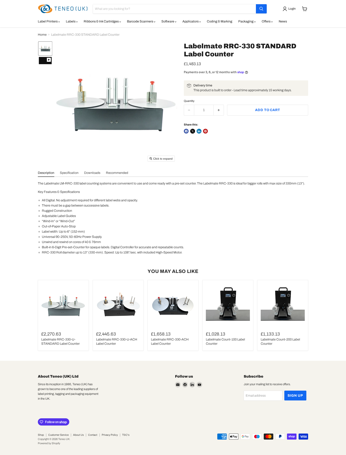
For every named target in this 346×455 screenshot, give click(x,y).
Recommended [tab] (117, 172)
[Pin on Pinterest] (205, 131)
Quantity (189, 100)
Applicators (190, 21)
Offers (266, 21)
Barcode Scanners (140, 21)
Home (42, 34)
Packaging (246, 21)
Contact (92, 435)
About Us (78, 435)
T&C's (125, 435)
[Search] (261, 8)
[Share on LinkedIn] (199, 131)
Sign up (295, 395)
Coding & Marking (219, 21)
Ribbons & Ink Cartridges (101, 21)
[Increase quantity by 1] (219, 110)
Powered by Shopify (49, 443)
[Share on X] (192, 131)
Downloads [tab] (92, 172)
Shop (41, 435)
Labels (71, 21)
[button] (290, 8)
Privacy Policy (110, 435)
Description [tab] (46, 172)
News (283, 21)
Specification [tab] (69, 172)
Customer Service (58, 435)
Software (168, 21)
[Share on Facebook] (186, 131)
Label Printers (48, 21)
